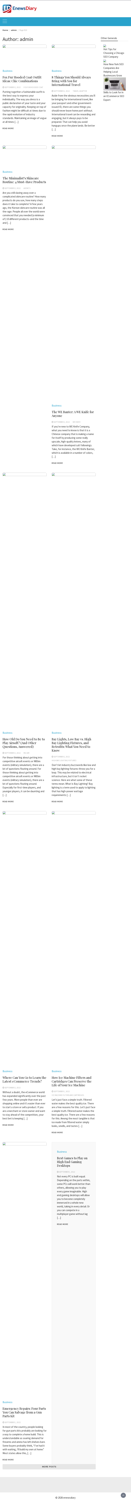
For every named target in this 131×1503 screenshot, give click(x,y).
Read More (8, 128)
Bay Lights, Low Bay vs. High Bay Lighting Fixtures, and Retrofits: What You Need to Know (71, 744)
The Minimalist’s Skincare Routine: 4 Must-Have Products (24, 180)
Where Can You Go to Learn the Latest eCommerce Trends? (24, 1079)
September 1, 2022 (62, 1091)
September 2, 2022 (13, 87)
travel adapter (80, 91)
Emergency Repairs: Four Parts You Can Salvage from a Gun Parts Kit (24, 1412)
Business (7, 70)
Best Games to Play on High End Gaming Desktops (72, 1162)
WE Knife (77, 422)
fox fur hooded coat (33, 87)
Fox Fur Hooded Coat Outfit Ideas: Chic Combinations (22, 79)
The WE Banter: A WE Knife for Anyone (73, 414)
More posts (49, 1466)
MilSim (26, 753)
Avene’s (27, 188)
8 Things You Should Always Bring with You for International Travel (71, 81)
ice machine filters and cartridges (68, 1095)
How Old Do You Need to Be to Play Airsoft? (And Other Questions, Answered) (24, 743)
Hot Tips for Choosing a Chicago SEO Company (113, 53)
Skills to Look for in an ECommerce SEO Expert (113, 96)
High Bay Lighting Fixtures (64, 760)
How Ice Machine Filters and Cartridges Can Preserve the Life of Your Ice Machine (72, 1081)
